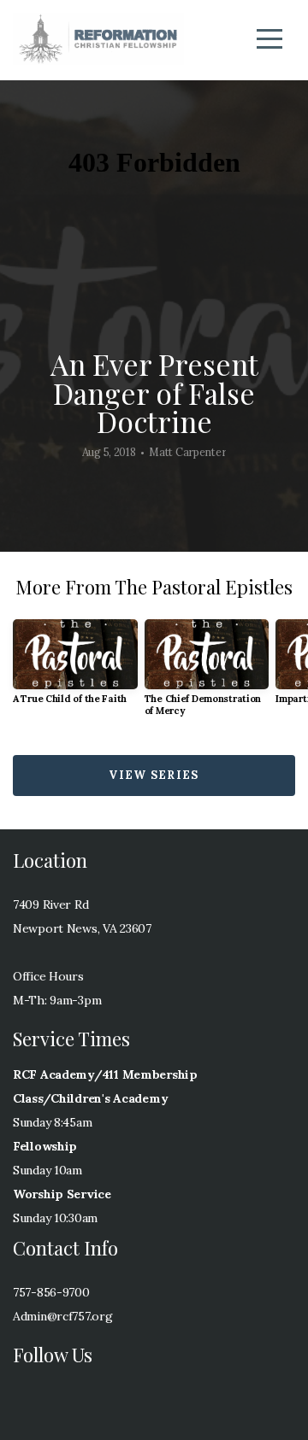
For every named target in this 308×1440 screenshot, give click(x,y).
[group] (75, 668)
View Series (153, 775)
